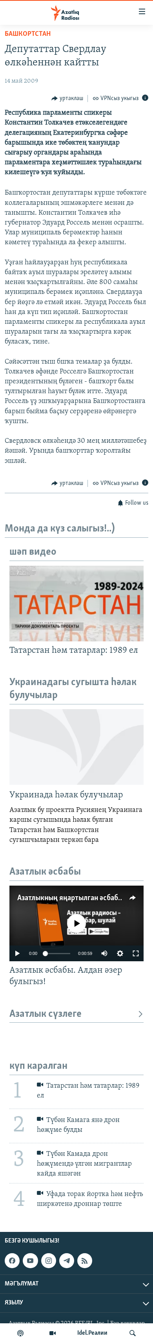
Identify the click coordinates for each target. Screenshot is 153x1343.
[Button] (67, 98)
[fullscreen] (136, 953)
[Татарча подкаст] (20, 1333)
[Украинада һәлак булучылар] (76, 747)
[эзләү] (132, 1333)
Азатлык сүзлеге (45, 1014)
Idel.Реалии (92, 1333)
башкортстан (28, 34)
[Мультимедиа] (52, 1333)
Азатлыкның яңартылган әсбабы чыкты (81, 898)
